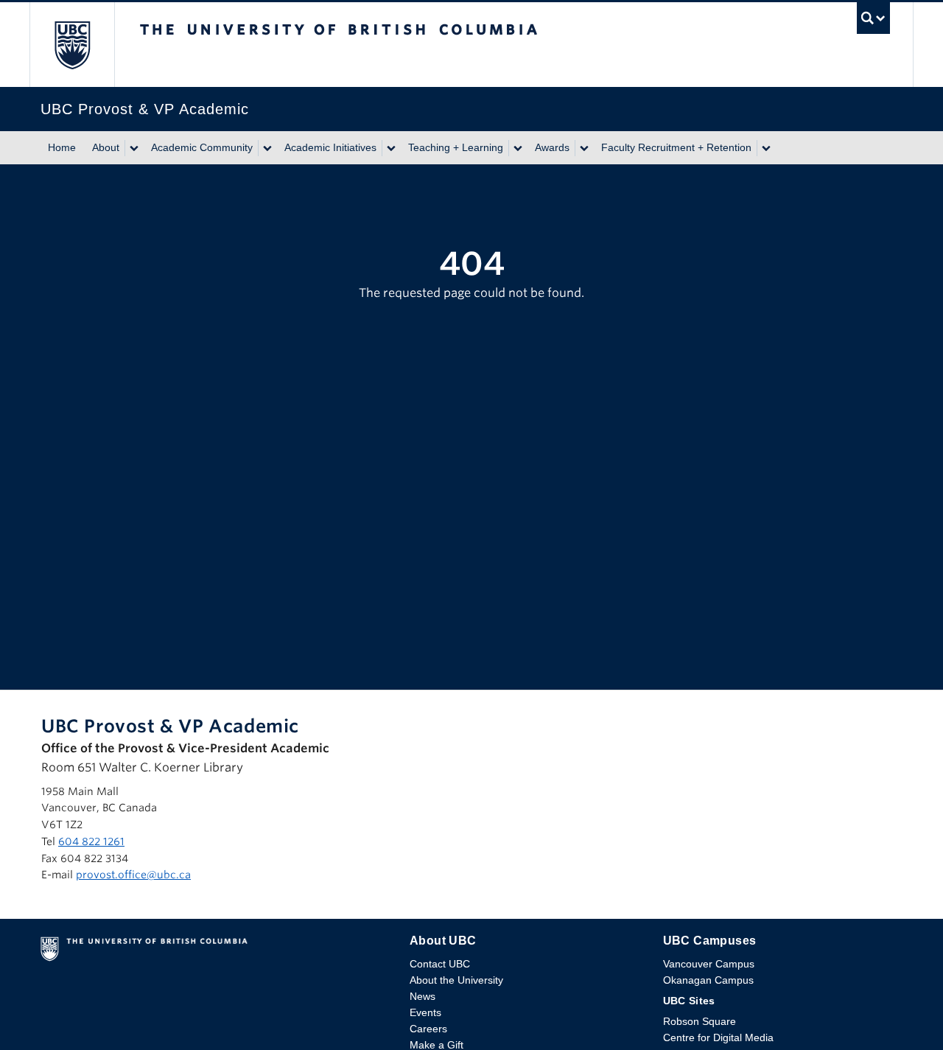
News (422, 996)
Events (425, 1012)
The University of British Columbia (71, 44)
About (105, 147)
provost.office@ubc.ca (133, 875)
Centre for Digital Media (718, 1037)
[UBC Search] (873, 21)
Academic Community (202, 147)
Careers (428, 1029)
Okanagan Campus (708, 980)
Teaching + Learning (455, 147)
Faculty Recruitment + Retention (676, 147)
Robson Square (699, 1021)
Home (62, 147)
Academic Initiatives (330, 147)
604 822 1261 (91, 841)
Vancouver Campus (708, 964)
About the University (456, 980)
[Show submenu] (133, 148)
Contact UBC (440, 964)
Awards (552, 147)
